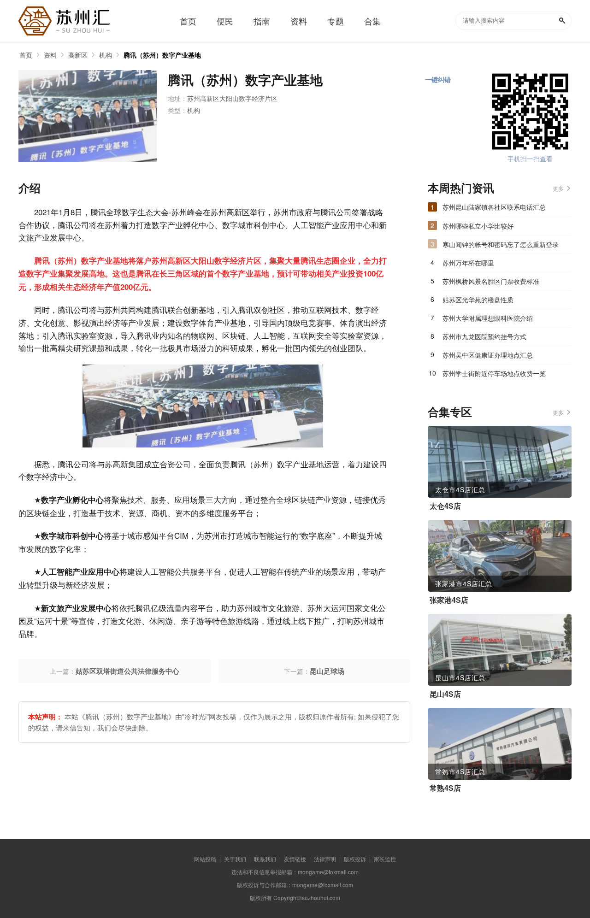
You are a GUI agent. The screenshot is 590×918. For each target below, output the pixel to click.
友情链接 (295, 859)
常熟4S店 (445, 788)
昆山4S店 (445, 694)
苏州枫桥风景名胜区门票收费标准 (490, 281)
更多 (558, 188)
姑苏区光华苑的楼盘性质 (477, 299)
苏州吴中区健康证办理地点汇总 (487, 354)
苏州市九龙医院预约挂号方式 (484, 336)
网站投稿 (205, 859)
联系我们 (265, 859)
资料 (50, 55)
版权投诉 (355, 859)
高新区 (78, 55)
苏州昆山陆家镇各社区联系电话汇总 (494, 207)
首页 (25, 55)
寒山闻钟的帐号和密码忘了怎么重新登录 (500, 244)
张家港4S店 (449, 600)
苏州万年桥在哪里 (468, 262)
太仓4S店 (445, 506)
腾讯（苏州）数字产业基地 (162, 55)
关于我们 (235, 859)
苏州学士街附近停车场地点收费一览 (494, 373)
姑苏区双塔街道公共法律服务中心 (127, 671)
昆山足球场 (327, 671)
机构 (105, 55)
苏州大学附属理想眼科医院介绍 (487, 318)
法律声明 (325, 859)
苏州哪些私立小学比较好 (477, 225)
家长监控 (385, 859)
